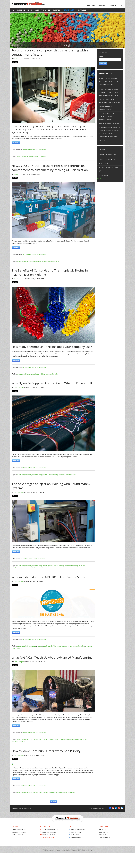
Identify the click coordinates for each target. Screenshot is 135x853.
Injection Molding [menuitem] (24, 10)
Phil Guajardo (18, 279)
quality (36, 261)
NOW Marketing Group (85, 850)
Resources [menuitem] (101, 5)
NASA (24, 742)
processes (25, 568)
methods (32, 568)
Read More (16, 142)
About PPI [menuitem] (90, 5)
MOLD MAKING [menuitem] (76, 832)
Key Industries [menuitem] (54, 10)
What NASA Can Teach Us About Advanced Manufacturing (52, 657)
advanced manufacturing (67, 474)
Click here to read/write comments (34, 150)
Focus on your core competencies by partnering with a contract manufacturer (109, 118)
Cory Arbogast (19, 387)
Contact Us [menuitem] (112, 5)
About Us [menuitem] (102, 829)
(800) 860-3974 (53, 829)
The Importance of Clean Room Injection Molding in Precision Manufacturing (109, 92)
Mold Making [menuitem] (40, 10)
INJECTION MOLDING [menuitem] (78, 829)
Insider (19, 646)
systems (32, 156)
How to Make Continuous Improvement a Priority (46, 751)
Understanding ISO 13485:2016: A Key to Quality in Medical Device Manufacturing (109, 104)
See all (99, 178)
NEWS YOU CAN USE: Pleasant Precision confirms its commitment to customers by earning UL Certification (50, 168)
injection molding (23, 156)
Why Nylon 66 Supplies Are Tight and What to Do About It (52, 383)
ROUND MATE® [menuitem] (76, 837)
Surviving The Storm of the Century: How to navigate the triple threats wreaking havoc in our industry (109, 133)
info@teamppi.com (48, 837)
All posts (53, 801)
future (20, 648)
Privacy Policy (66, 850)
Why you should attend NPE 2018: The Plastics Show (48, 577)
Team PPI (17, 59)
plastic (31, 261)
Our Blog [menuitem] (102, 835)
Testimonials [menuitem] (104, 837)
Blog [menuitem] (120, 5)
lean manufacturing (51, 374)
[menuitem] (14, 10)
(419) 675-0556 (51, 832)
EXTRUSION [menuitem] (75, 835)
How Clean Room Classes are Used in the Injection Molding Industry (108, 82)
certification (43, 261)
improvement (31, 646)
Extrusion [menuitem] (82, 10)
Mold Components (23, 474)
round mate (40, 568)
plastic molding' (40, 156)
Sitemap (57, 850)
